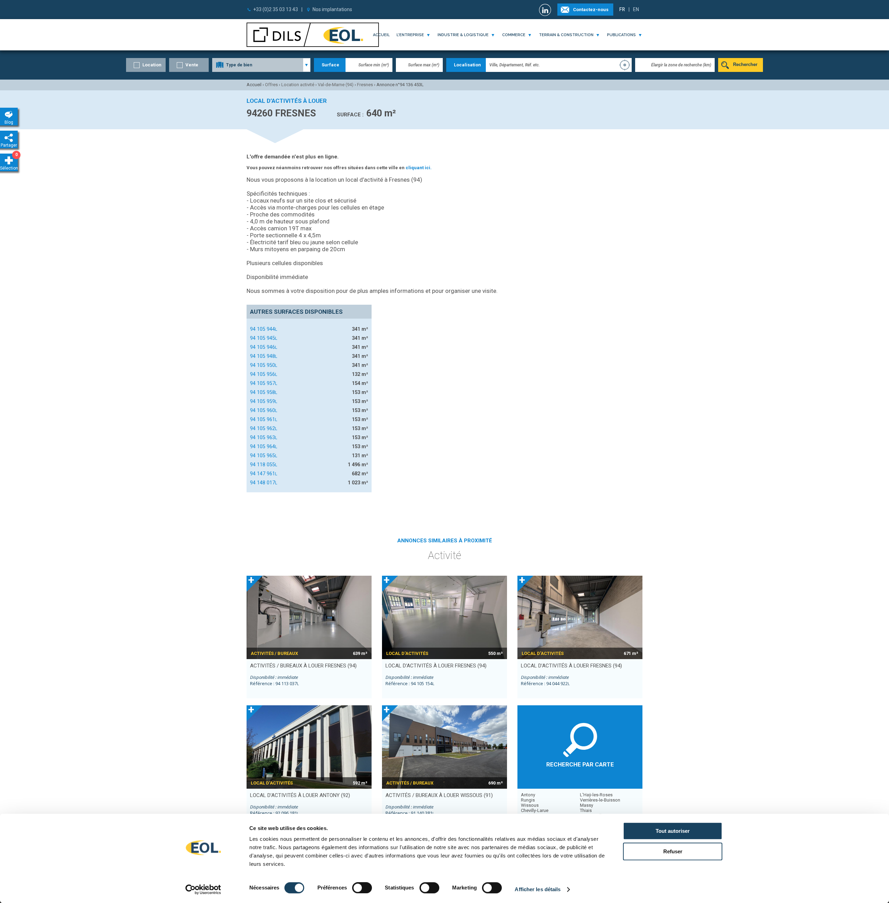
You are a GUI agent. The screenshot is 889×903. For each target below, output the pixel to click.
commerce (513, 35)
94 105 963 (263, 437)
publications (621, 35)
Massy (586, 805)
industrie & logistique (463, 35)
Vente (191, 64)
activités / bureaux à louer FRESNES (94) (303, 666)
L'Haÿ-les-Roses (596, 794)
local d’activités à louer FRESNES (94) (436, 666)
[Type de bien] (261, 65)
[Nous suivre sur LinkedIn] (546, 10)
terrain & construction (566, 35)
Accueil (381, 35)
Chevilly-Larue (534, 810)
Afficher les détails (537, 889)
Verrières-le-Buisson (600, 800)
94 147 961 (263, 473)
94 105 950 (263, 365)
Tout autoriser (673, 831)
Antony (528, 794)
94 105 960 (263, 410)
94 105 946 (263, 347)
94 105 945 (263, 338)
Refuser (672, 851)
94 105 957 (263, 383)
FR (622, 9)
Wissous (530, 805)
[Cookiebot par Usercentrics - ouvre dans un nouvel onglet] (203, 889)
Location (151, 64)
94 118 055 (263, 464)
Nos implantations (332, 9)
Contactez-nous (590, 9)
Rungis (528, 800)
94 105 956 (263, 374)
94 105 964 (263, 446)
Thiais (586, 810)
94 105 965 (263, 455)
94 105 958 (263, 392)
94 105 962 (263, 428)
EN (636, 9)
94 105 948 (263, 356)
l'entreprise (410, 35)
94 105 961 (263, 419)
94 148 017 (263, 482)
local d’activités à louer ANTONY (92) (300, 795)
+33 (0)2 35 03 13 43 (275, 9)
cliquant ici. (419, 167)
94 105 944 (263, 329)
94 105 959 (263, 401)
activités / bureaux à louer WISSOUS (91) (439, 795)
